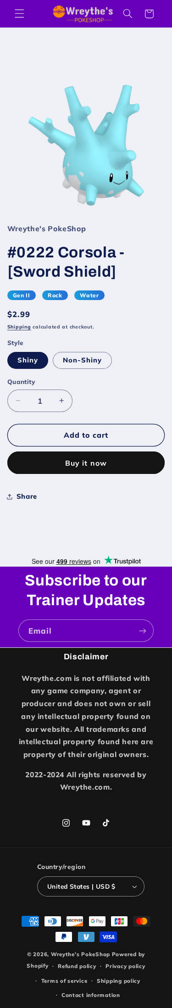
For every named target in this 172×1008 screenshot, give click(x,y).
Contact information (90, 994)
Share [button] (27, 496)
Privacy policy (125, 966)
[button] (19, 13)
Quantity (21, 381)
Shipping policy (118, 980)
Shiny (27, 360)
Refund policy (77, 966)
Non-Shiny (82, 360)
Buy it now (86, 463)
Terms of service (64, 980)
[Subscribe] (142, 630)
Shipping (19, 326)
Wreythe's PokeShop (80, 954)
